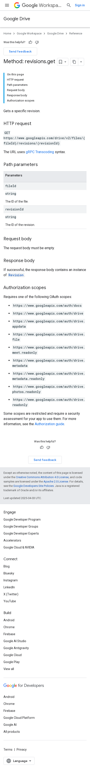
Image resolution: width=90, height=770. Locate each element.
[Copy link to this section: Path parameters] (42, 165)
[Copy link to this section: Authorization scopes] (50, 288)
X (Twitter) (10, 594)
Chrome (9, 627)
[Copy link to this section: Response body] (39, 261)
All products (11, 731)
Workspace (51, 5)
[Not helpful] (37, 42)
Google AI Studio (14, 641)
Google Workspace (29, 33)
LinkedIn (9, 587)
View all (8, 669)
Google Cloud (12, 655)
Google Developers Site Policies (33, 485)
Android (8, 620)
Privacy (22, 749)
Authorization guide (49, 424)
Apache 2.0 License (55, 481)
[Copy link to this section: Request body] (35, 239)
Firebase (9, 634)
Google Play (11, 662)
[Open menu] (7, 5)
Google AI (10, 724)
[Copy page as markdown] (74, 62)
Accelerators (12, 540)
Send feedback (20, 51)
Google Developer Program (22, 519)
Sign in (80, 5)
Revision (16, 275)
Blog (6, 566)
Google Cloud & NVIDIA (18, 547)
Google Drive (16, 19)
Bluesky (8, 573)
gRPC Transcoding (40, 152)
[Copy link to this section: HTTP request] (35, 124)
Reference (75, 33)
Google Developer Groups (20, 526)
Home (7, 33)
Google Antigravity (16, 648)
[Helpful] (30, 42)
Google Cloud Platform (19, 717)
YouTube (9, 601)
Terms (7, 749)
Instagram (10, 580)
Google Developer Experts (21, 533)
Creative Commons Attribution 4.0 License (42, 477)
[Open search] (68, 5)
